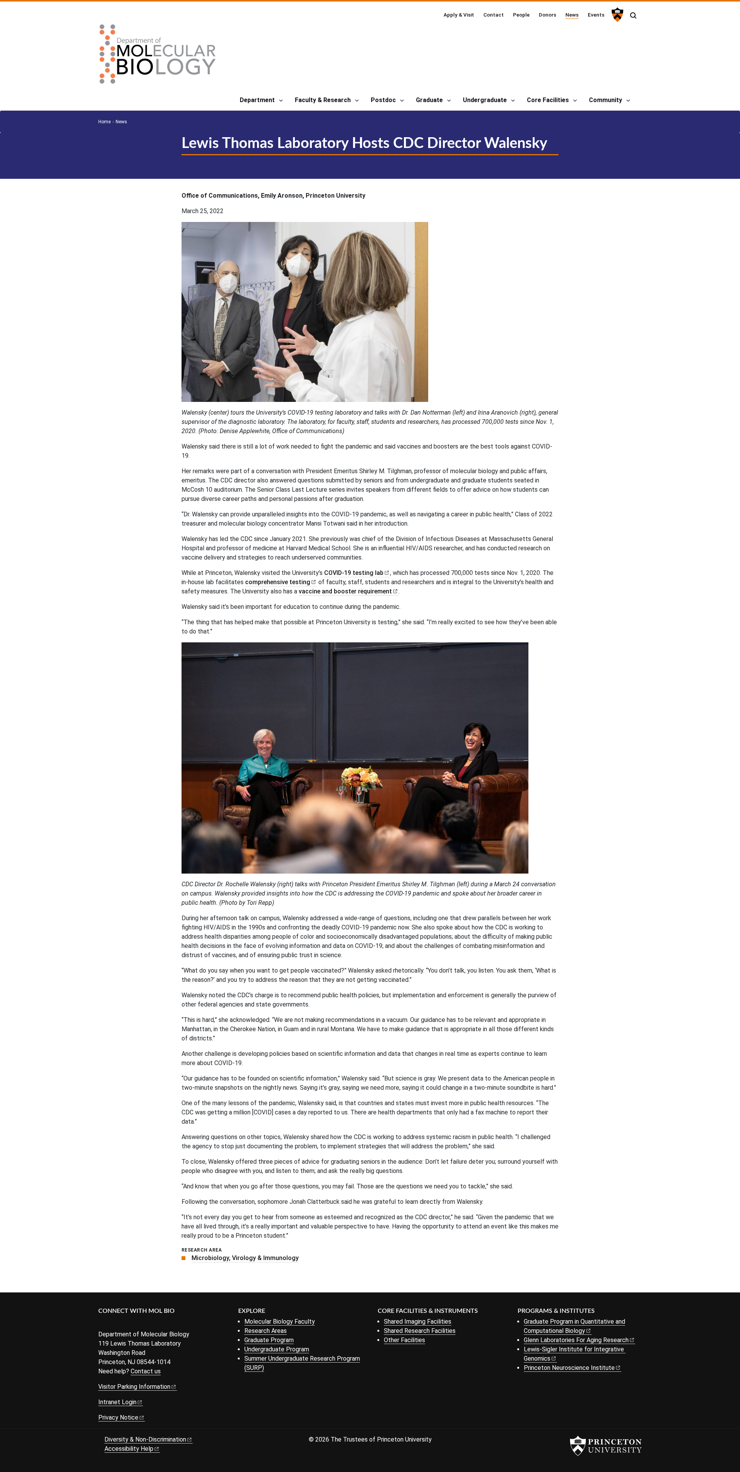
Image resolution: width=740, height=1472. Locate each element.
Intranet (117, 1402)
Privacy (118, 1417)
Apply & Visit (459, 15)
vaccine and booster (345, 591)
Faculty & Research (323, 100)
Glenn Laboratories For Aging (576, 1340)
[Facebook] (103, 1323)
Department (257, 100)
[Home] (157, 57)
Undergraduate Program (276, 1349)
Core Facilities (548, 100)
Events (596, 15)
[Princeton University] (616, 14)
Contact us (146, 1371)
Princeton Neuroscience (569, 1367)
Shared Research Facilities (420, 1330)
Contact (493, 15)
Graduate (429, 100)
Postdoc (383, 100)
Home (104, 121)
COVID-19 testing (353, 572)
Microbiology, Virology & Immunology (245, 1258)
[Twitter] (114, 1323)
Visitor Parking (134, 1386)
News (572, 14)
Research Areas (265, 1330)
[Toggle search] (633, 15)
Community (605, 100)
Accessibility (128, 1448)
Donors (547, 15)
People (521, 15)
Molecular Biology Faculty (279, 1321)
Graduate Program (269, 1340)
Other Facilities (404, 1340)
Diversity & (145, 1439)
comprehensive (277, 582)
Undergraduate (485, 100)
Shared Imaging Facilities (417, 1321)
